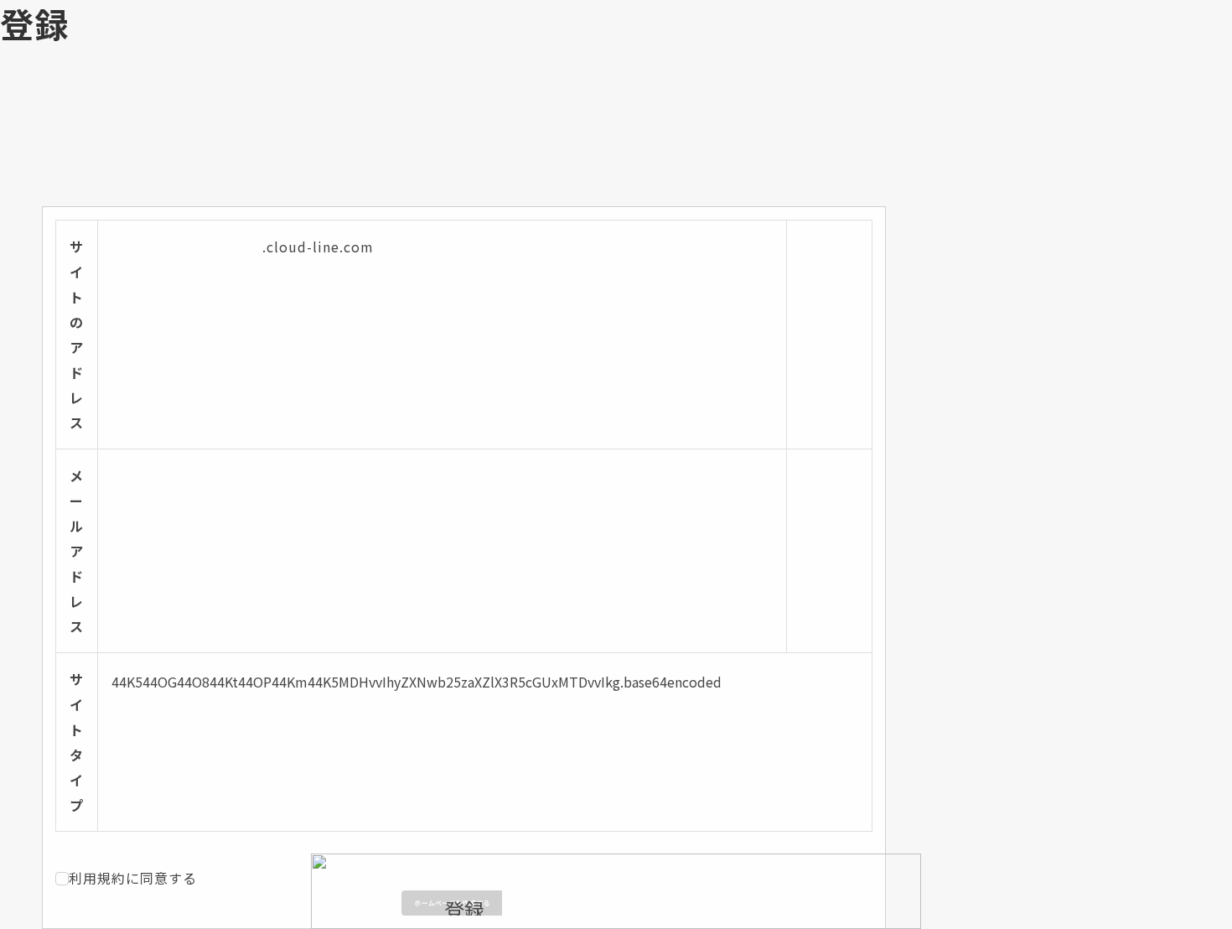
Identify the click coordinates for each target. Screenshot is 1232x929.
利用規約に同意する (133, 878)
